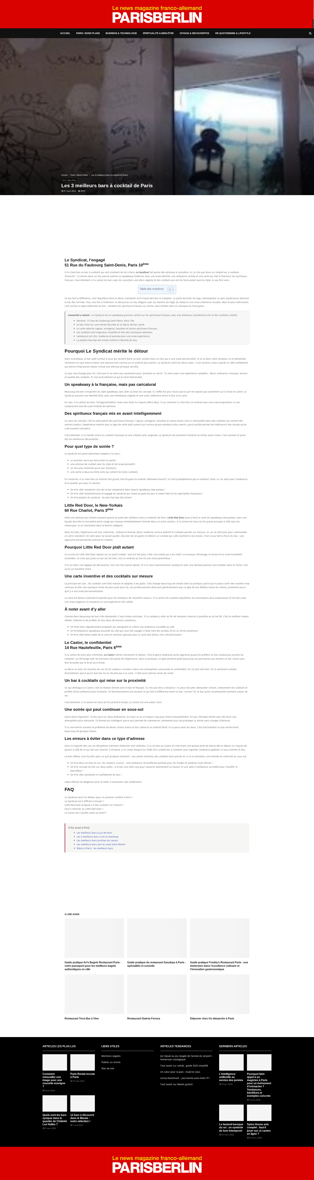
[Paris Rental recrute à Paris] (82, 1062)
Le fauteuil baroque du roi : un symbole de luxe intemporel (231, 1127)
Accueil (65, 33)
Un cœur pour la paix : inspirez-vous (180, 1071)
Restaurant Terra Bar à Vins (82, 1018)
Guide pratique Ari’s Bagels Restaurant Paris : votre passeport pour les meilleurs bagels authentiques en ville (93, 966)
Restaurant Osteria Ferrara (143, 1018)
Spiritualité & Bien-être (158, 33)
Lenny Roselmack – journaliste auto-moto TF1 (185, 1078)
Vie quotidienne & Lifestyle (233, 33)
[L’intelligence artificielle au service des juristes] (231, 1062)
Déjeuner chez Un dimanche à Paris (212, 1018)
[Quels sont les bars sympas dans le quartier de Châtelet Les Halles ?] (55, 1103)
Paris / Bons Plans (88, 33)
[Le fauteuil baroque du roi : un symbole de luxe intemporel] (231, 1113)
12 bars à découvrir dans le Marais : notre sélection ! (82, 1118)
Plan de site (107, 1068)
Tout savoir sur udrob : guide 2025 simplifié (184, 1065)
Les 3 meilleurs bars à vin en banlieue (97, 836)
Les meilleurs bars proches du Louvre (97, 840)
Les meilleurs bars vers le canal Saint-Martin (101, 844)
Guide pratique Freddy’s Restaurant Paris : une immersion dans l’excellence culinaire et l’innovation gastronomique (219, 966)
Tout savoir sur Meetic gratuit (176, 1084)
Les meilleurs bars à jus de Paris (94, 832)
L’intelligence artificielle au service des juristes (231, 1077)
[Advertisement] (157, 231)
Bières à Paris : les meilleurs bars (95, 848)
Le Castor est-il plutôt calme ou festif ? (85, 812)
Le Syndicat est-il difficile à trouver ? (84, 801)
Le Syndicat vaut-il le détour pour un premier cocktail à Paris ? (99, 797)
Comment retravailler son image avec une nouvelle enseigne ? (54, 1080)
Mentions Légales (111, 1056)
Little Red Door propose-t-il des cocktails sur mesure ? (94, 804)
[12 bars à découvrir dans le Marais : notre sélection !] (82, 1103)
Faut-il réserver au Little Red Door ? (84, 808)
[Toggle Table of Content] (169, 289)
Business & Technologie (121, 33)
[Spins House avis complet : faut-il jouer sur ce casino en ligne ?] (259, 1113)
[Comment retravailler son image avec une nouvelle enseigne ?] (55, 1062)
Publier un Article (111, 1062)
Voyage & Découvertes (194, 33)
